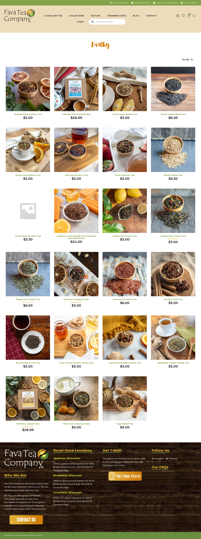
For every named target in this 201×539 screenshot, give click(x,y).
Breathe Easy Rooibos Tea (28, 114)
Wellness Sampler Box (28, 424)
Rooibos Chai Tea (173, 299)
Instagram (158, 458)
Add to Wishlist (46, 71)
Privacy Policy (36, 535)
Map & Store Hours (63, 467)
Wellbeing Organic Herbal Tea (173, 363)
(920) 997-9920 (83, 467)
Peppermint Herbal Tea (28, 299)
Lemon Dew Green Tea (125, 236)
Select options (28, 93)
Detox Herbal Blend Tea (27, 175)
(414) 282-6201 (83, 501)
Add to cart (76, 93)
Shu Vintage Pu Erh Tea (28, 363)
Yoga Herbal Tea (124, 424)
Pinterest (173, 458)
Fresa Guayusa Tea (125, 175)
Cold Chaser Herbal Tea (124, 114)
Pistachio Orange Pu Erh (76, 299)
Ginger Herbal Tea (173, 175)
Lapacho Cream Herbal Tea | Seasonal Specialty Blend (76, 237)
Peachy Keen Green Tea (173, 236)
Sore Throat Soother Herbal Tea (76, 363)
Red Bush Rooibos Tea (124, 299)
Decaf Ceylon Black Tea (173, 114)
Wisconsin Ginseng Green (76, 424)
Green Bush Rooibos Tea (28, 236)
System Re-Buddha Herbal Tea (125, 363)
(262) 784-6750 (83, 484)
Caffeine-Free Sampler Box (76, 114)
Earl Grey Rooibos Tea (76, 175)
